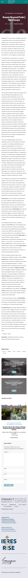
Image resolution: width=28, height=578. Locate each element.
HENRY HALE (5, 432)
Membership (12, 504)
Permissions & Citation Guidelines (10, 572)
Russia (24, 351)
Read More (4, 337)
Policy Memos (22, 504)
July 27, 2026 (15, 435)
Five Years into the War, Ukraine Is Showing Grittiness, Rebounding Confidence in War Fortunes (14, 428)
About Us (4, 504)
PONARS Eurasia (18, 24)
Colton (4, 351)
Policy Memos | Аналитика (14, 380)
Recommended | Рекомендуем (14, 13)
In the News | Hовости (14, 360)
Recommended (8, 506)
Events (16, 506)
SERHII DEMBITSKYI (14, 432)
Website (5, 479)
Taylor (4, 353)
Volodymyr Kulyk (18, 387)
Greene (9, 351)
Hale (14, 351)
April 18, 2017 (8, 24)
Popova (19, 351)
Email (5, 474)
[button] (10, 437)
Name (5, 468)
